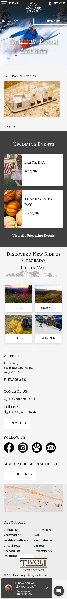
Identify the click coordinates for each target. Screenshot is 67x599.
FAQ (36, 535)
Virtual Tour (12, 545)
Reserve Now (50, 21)
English (12, 555)
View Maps (15, 379)
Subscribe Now (20, 474)
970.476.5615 (11, 21)
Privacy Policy (43, 551)
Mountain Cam (44, 540)
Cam (59, 3)
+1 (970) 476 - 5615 (21, 399)
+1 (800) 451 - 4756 (22, 412)
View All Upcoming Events (33, 235)
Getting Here (43, 529)
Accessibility (12, 551)
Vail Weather (12, 535)
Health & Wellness (16, 540)
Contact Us (17, 423)
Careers (39, 545)
